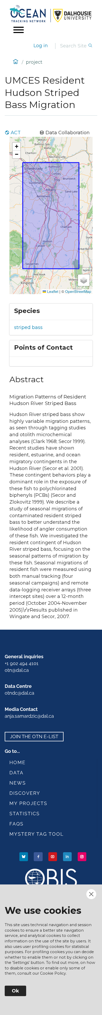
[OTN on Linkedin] (68, 856)
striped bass (28, 327)
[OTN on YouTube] (53, 856)
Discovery (24, 793)
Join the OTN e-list (34, 736)
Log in (40, 45)
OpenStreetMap (78, 291)
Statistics (24, 813)
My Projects (28, 803)
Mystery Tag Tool (36, 834)
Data (16, 772)
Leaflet (52, 291)
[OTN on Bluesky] (24, 856)
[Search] (90, 46)
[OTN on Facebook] (38, 856)
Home (17, 762)
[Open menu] (18, 30)
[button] (16, 146)
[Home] (51, 14)
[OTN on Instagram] (82, 856)
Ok (15, 991)
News (17, 783)
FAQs (16, 824)
